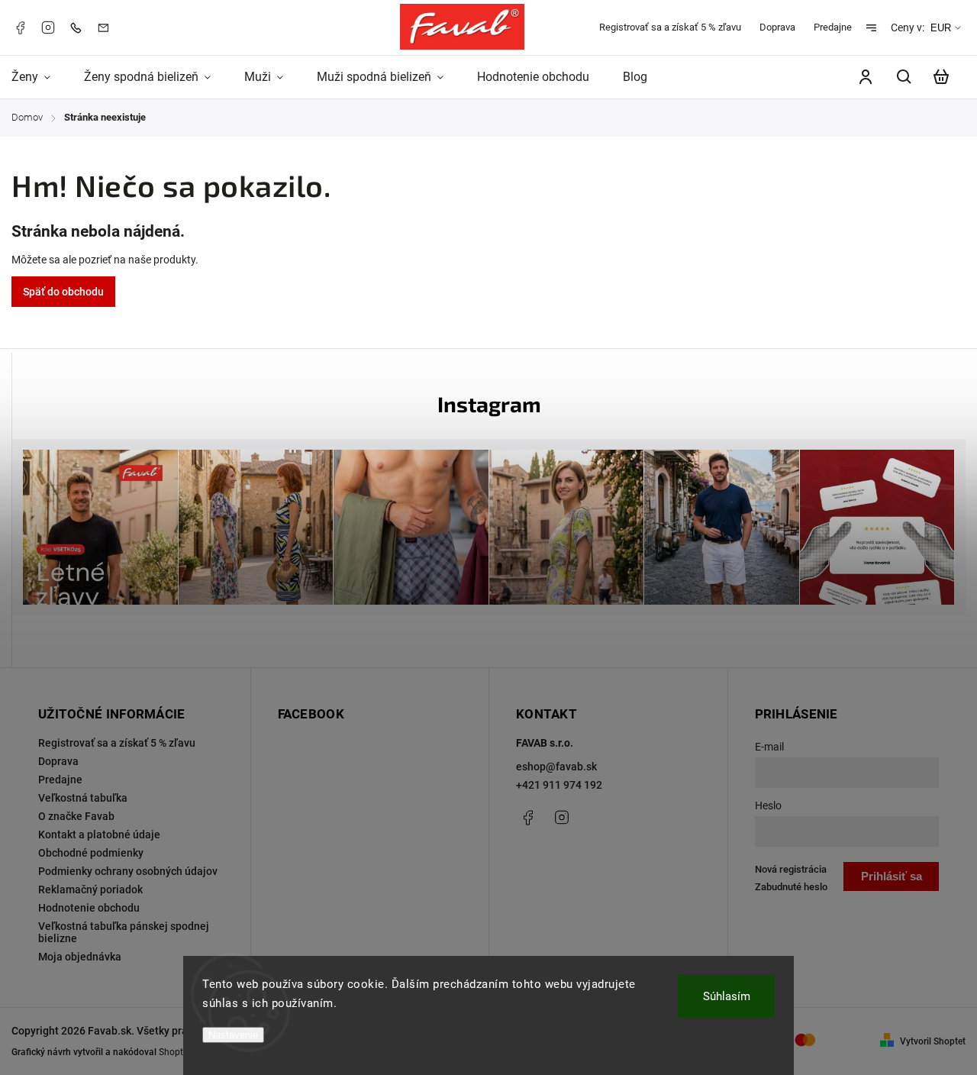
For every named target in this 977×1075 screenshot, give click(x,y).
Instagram (48, 27)
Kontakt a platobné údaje (99, 834)
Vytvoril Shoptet (933, 1041)
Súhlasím (726, 996)
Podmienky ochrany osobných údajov (128, 871)
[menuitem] (39, 77)
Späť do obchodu (63, 292)
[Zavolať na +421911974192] (79, 27)
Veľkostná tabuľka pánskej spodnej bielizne (123, 932)
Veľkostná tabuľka (82, 798)
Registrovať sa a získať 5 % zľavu (670, 27)
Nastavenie (233, 1035)
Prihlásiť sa (891, 876)
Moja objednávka (79, 957)
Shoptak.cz (182, 1052)
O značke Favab (76, 816)
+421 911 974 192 (559, 785)
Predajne (833, 27)
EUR (940, 28)
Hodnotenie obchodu (89, 908)
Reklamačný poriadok (90, 889)
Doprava (777, 27)
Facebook (19, 27)
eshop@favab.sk (556, 766)
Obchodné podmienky (90, 853)
